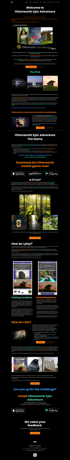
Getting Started (40, 342)
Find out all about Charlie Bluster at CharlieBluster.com (35, 450)
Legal (27, 448)
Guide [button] (41, 2)
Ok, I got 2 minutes (35, 433)
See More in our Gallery (35, 237)
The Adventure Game (31, 66)
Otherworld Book (50, 127)
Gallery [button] (30, 2)
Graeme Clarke (36, 447)
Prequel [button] (44, 2)
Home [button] (26, 2)
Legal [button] (54, 2)
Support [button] (58, 2)
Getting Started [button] (35, 2)
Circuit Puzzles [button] (49, 2)
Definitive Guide (50, 342)
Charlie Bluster (40, 127)
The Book (40, 66)
